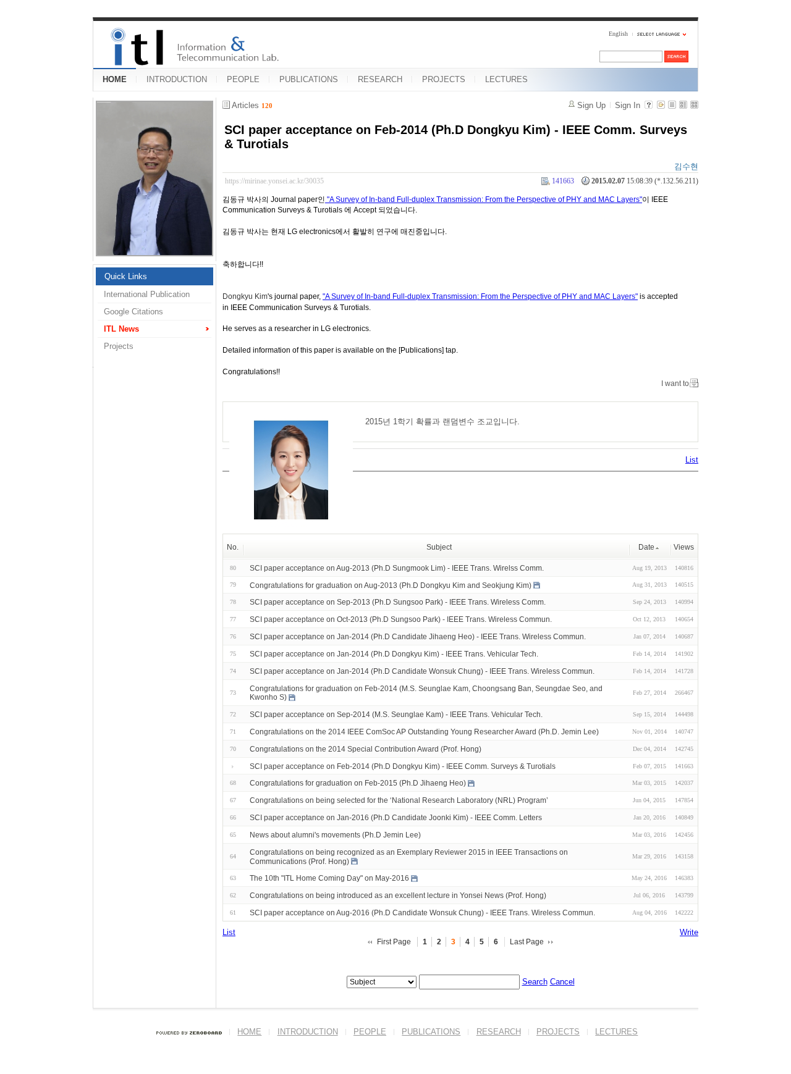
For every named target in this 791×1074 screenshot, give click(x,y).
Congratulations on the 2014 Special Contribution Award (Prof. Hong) (365, 749)
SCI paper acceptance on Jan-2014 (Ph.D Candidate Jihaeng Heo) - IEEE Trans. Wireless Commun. (418, 636)
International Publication (147, 294)
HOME (115, 79)
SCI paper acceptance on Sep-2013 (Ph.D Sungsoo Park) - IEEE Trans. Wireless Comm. (398, 602)
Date (646, 547)
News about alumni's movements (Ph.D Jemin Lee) (335, 835)
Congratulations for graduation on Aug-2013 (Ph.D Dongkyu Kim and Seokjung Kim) (390, 585)
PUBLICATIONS (308, 79)
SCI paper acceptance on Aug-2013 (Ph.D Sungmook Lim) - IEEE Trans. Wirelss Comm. (397, 568)
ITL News (121, 329)
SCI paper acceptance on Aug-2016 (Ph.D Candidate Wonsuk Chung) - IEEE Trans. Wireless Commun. (422, 912)
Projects (118, 346)
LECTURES (506, 79)
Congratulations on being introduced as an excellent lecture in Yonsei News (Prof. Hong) (398, 895)
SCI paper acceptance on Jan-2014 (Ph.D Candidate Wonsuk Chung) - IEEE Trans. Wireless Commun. (422, 671)
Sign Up (591, 105)
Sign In (627, 105)
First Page (394, 942)
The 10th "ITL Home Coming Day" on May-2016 (329, 878)
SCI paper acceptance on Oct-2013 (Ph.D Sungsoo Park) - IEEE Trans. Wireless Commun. (401, 619)
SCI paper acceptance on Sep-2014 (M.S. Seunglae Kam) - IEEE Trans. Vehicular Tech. (396, 714)
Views (684, 547)
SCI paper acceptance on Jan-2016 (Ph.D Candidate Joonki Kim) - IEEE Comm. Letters (396, 817)
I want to (675, 383)
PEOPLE (243, 79)
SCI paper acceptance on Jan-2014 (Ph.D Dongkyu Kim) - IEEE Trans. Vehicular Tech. (394, 654)
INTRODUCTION (176, 79)
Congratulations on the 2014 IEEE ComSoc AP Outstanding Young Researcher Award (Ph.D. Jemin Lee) (424, 732)
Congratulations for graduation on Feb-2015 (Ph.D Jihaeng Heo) (358, 783)
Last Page (527, 942)
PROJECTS (443, 79)
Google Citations (133, 311)
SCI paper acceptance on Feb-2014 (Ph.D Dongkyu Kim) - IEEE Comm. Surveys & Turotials (403, 765)
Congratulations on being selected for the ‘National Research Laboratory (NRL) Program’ (399, 800)
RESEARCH (380, 79)
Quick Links (125, 276)
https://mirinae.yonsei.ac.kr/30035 (274, 181)
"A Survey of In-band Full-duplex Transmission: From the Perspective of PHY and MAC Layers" (483, 199)
